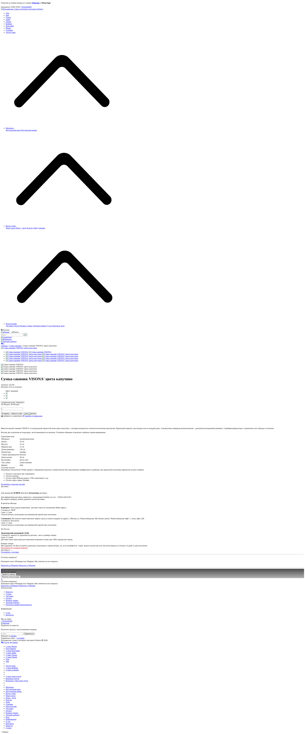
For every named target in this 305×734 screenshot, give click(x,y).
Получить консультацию (10, 577)
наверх (15, 642)
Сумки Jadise (11, 653)
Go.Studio (20, 638)
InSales (13, 636)
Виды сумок (11, 226)
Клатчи (30, 228)
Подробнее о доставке (10, 552)
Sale (7, 15)
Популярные (11, 649)
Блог (63, 326)
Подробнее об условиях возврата (14, 548)
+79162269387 (26, 7)
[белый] (7, 396)
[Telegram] (5, 332)
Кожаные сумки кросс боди (17, 681)
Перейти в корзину (8, 574)
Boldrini (9, 24)
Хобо (35, 228)
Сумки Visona (11, 655)
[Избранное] (6, 339)
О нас (49, 326)
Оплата (17, 326)
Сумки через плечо (13, 676)
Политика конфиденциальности (19, 605)
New (7, 13)
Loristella (9, 30)
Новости (9, 592)
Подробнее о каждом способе (13, 484)
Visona (8, 17)
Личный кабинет (40, 326)
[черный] (7, 398)
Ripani (8, 28)
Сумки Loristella (12, 670)
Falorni (8, 22)
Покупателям (11, 324)
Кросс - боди (21, 228)
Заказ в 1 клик (16, 413)
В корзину (5, 413)
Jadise (8, 20)
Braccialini (10, 26)
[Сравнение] (6, 337)
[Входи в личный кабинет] (9, 341)
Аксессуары (10, 32)
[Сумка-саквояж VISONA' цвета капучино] (19, 348)
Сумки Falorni (11, 657)
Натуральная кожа (13, 130)
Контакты (56, 326)
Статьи (8, 594)
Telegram (35, 3)
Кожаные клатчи (12, 679)
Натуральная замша (29, 130)
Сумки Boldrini (12, 668)
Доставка (9, 326)
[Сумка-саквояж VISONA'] (28, 352)
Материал (10, 128)
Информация (11, 719)
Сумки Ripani (11, 646)
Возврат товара (26, 326)
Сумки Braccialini (13, 651)
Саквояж (41, 228)
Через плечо (10, 228)
